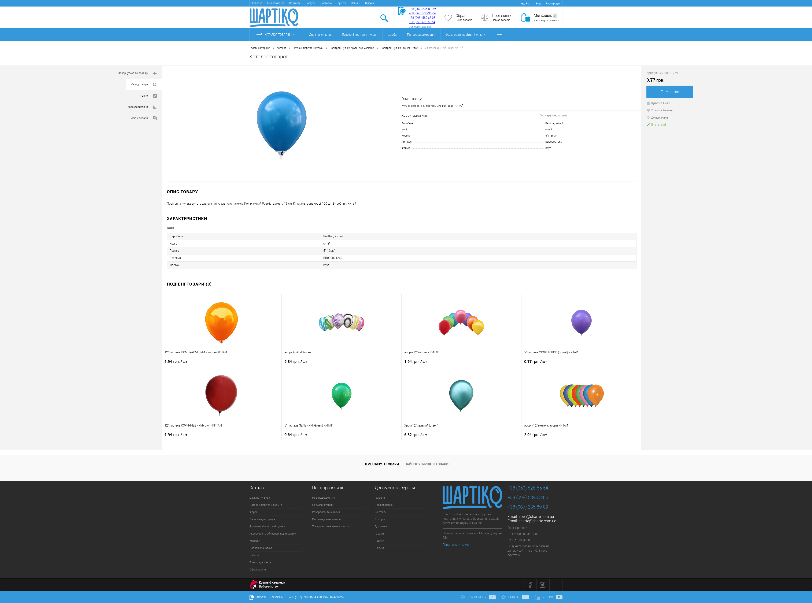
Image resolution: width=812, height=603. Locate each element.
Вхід (537, 3)
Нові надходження (323, 497)
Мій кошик (545, 15)
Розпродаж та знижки (326, 512)
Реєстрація (553, 3)
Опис (144, 95)
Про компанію (275, 3)
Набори (254, 555)
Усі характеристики (553, 115)
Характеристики (138, 106)
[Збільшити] (281, 123)
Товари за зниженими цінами (330, 526)
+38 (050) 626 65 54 (422, 22)
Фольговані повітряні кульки (465, 34)
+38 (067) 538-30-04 (302, 597)
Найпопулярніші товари (427, 464)
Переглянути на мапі (457, 544)
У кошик (672, 92)
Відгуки (369, 3)
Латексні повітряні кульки (359, 34)
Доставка (326, 3)
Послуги (310, 3)
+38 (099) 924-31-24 (330, 597)
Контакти (294, 3)
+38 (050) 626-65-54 (528, 488)
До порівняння (660, 117)
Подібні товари (138, 118)
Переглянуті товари (381, 464)
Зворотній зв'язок (269, 597)
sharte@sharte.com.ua (537, 521)
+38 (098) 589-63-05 (528, 497)
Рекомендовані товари (326, 519)
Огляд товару (139, 84)
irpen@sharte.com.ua (536, 516)
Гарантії (341, 3)
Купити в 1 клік (660, 103)
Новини (355, 3)
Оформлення (258, 569)
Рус (528, 3)
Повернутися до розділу (133, 73)
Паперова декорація (421, 34)
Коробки (255, 540)
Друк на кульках (320, 34)
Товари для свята (260, 562)
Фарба (392, 34)
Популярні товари (323, 504)
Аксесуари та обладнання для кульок (273, 533)
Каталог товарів (278, 34)
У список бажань (662, 110)
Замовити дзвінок (420, 26)
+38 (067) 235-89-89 (422, 9)
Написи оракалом (261, 548)
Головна (257, 3)
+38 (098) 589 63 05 (422, 17)
